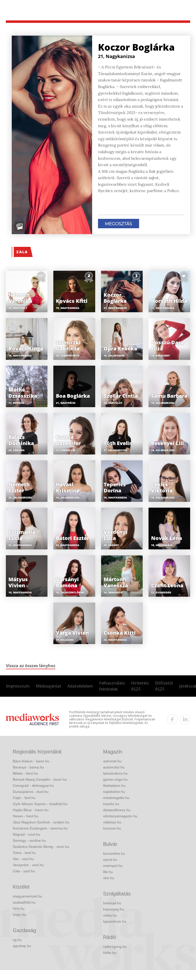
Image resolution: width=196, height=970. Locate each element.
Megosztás (118, 223)
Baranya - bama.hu (28, 767)
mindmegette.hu (116, 798)
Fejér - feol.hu (24, 798)
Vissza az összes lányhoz (30, 665)
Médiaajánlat (48, 686)
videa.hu (110, 915)
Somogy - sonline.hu (29, 840)
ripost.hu (110, 860)
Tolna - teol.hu (24, 853)
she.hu (108, 878)
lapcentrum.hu (114, 921)
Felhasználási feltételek (112, 686)
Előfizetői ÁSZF (164, 686)
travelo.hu (111, 804)
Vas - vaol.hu (23, 859)
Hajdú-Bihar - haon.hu (30, 810)
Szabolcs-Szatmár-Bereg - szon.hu (41, 847)
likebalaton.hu (114, 785)
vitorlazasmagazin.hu (120, 816)
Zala (22, 251)
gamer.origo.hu (115, 779)
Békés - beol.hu (25, 773)
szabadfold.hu (24, 902)
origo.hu (19, 914)
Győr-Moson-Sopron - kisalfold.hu (40, 804)
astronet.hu (112, 761)
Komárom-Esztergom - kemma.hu (40, 828)
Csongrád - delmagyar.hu (33, 785)
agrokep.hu (22, 946)
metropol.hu (112, 866)
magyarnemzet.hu (27, 896)
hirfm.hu (109, 953)
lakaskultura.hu (115, 773)
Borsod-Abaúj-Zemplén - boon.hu (40, 779)
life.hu (108, 872)
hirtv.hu (18, 908)
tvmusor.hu (112, 828)
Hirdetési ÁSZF (140, 686)
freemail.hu (112, 903)
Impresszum (18, 686)
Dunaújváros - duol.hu (30, 792)
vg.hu (17, 940)
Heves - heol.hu (25, 816)
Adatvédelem (80, 686)
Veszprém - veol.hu (28, 865)
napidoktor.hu (114, 792)
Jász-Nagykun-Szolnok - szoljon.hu (41, 822)
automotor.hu (114, 767)
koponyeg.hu (113, 909)
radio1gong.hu (115, 947)
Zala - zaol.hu (24, 871)
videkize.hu (112, 822)
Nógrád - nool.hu (26, 834)
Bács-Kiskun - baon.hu (31, 761)
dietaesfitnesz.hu (116, 810)
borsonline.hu (114, 853)
